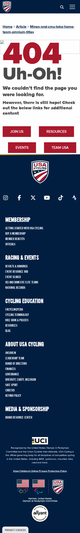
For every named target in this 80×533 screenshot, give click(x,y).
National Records (15, 287)
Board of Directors (16, 363)
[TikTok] (60, 198)
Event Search (13, 277)
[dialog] (15, 530)
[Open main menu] (72, 7)
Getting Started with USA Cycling (24, 228)
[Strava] (74, 198)
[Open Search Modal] (62, 7)
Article (21, 26)
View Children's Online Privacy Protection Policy (40, 471)
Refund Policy (13, 395)
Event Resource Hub (16, 271)
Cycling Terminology (17, 315)
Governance (12, 374)
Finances (10, 369)
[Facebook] (19, 198)
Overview (10, 353)
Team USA (60, 147)
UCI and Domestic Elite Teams (21, 282)
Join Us (16, 131)
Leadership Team (14, 358)
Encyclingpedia (14, 309)
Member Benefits (15, 239)
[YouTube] (47, 198)
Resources (56, 131)
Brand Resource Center (18, 417)
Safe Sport (11, 385)
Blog (7, 331)
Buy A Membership (15, 233)
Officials (10, 244)
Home (7, 26)
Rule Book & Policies (16, 320)
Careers (10, 390)
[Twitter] (33, 198)
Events (22, 147)
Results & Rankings (16, 266)
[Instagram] (5, 198)
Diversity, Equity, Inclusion (20, 379)
